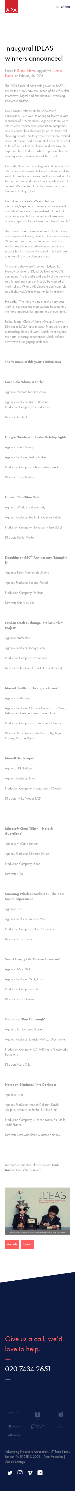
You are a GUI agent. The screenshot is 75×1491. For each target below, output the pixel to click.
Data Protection (53, 1456)
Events (21, 70)
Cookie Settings (15, 1461)
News (31, 70)
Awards (57, 70)
